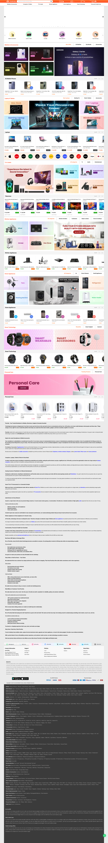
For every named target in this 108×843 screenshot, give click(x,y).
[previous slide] (5, 16)
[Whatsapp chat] (104, 835)
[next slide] (103, 16)
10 (62, 26)
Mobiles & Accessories (12, 4)
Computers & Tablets (27, 4)
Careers (65, 650)
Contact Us (27, 650)
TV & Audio (40, 4)
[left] (5, 35)
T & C (45, 650)
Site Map (26, 652)
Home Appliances (67, 4)
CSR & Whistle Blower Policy (50, 654)
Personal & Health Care (96, 4)
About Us (85, 650)
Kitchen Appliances (53, 4)
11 (64, 26)
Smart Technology (81, 4)
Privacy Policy (47, 652)
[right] (103, 35)
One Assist (27, 654)
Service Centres (86, 654)
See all (95, 78)
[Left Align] (51, 1)
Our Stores (85, 652)
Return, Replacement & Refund (50, 656)
